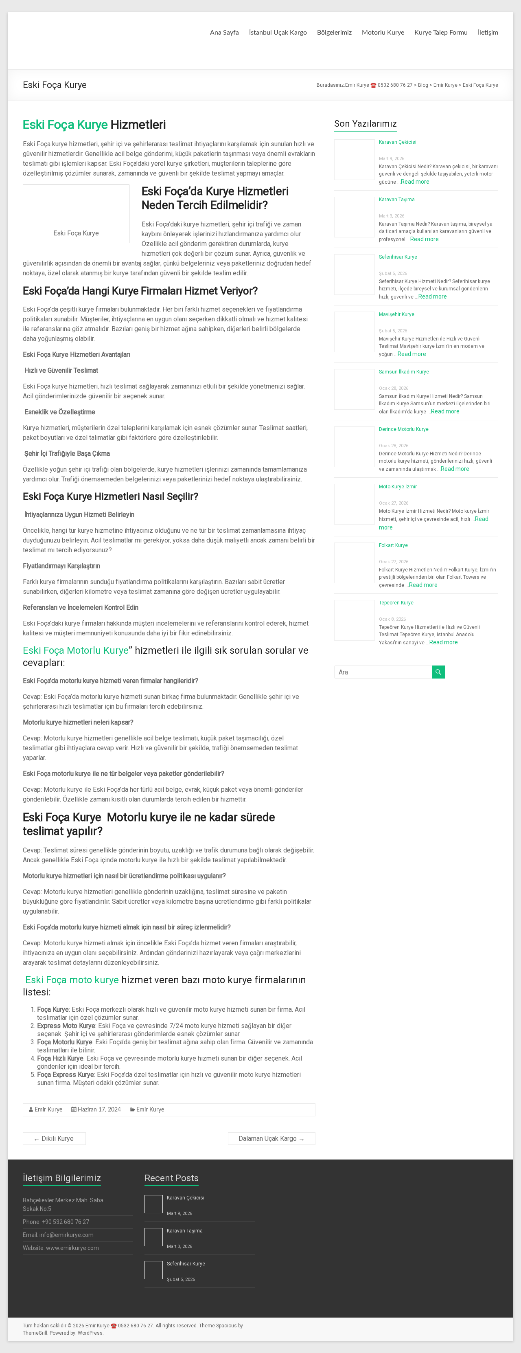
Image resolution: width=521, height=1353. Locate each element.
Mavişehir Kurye (396, 314)
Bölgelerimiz (334, 32)
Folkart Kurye (393, 545)
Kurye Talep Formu (441, 32)
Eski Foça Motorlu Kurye (76, 650)
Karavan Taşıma (397, 199)
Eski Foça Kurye (65, 124)
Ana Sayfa (224, 32)
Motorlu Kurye (383, 32)
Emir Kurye (48, 1110)
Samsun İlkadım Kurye (404, 372)
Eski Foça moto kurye (71, 980)
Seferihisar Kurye (398, 257)
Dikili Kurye (54, 1138)
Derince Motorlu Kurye (404, 429)
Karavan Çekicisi (397, 142)
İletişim (488, 32)
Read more (415, 181)
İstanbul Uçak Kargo (278, 32)
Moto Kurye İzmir (398, 487)
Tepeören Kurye (396, 603)
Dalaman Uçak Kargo (272, 1138)
